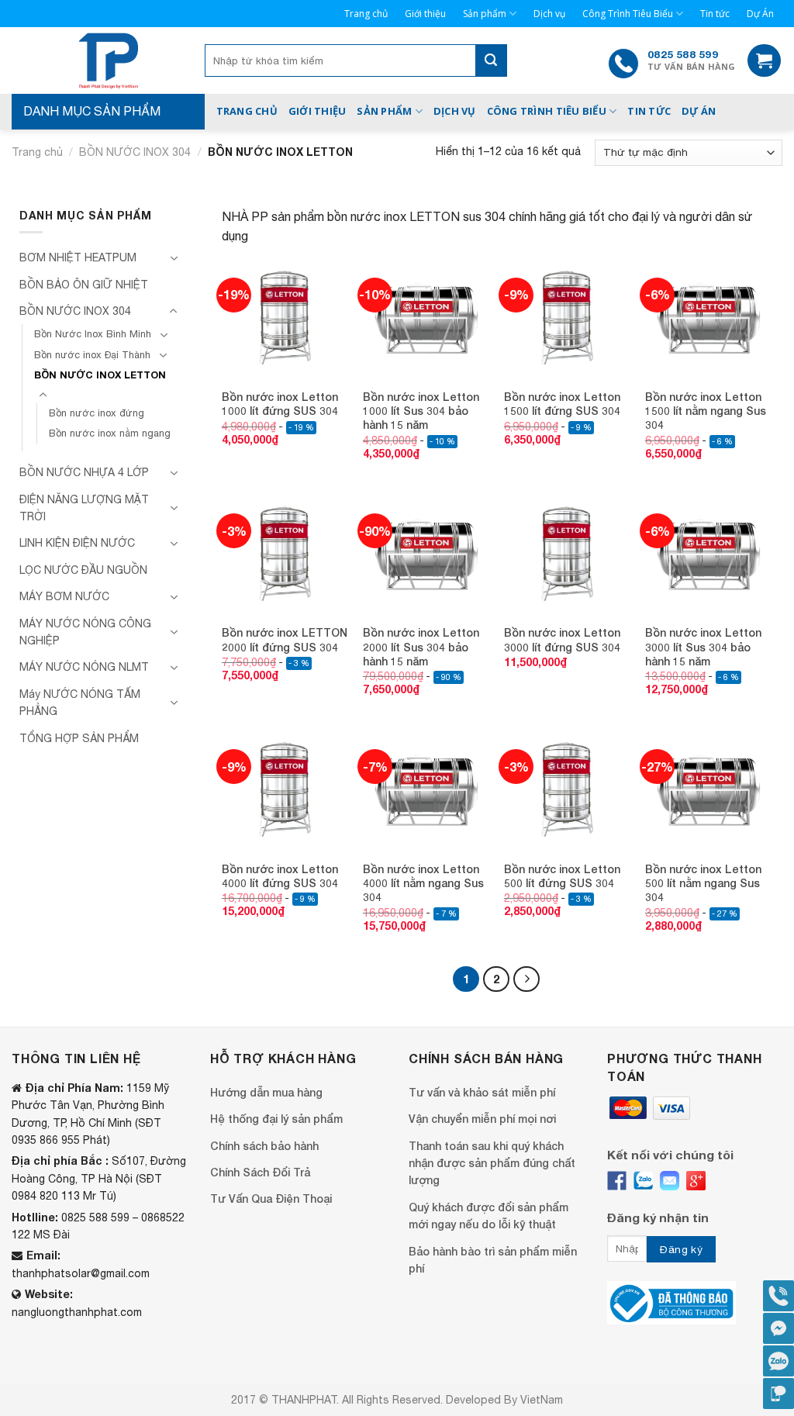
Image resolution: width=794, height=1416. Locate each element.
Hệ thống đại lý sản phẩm (276, 1118)
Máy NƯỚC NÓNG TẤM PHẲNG (79, 702)
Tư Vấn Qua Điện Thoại (271, 1198)
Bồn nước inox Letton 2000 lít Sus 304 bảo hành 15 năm (421, 646)
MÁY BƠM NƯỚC (64, 596)
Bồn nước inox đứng (96, 413)
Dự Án (760, 13)
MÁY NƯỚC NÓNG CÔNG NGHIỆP (85, 632)
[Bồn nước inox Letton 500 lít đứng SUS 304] (567, 788)
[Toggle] (173, 258)
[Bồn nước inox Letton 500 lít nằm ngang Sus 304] (708, 788)
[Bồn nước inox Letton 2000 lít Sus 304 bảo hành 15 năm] (425, 553)
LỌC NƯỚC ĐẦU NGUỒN (83, 570)
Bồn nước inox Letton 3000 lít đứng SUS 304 (562, 639)
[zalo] (643, 1180)
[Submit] (490, 60)
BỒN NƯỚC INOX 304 (135, 152)
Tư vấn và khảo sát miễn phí (482, 1092)
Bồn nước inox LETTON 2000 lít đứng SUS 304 (284, 639)
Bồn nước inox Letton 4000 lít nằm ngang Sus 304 (423, 882)
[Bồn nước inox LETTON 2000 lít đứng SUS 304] (284, 553)
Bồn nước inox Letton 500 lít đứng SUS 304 (562, 875)
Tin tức (715, 13)
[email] (669, 1180)
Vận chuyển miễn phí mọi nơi (482, 1118)
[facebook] (617, 1180)
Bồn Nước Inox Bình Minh (92, 334)
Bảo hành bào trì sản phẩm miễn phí (493, 1260)
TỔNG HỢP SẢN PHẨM (79, 738)
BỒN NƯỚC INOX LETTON (100, 375)
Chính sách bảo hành (264, 1145)
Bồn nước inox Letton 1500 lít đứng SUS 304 (562, 403)
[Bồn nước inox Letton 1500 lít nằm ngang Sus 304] (708, 317)
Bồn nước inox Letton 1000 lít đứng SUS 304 (280, 403)
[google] (696, 1180)
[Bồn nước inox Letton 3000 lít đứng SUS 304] (567, 553)
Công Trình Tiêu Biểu (627, 13)
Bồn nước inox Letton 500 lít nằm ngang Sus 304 (703, 882)
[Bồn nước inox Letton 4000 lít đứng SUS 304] (284, 788)
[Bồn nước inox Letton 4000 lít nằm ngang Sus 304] (425, 788)
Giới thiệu (425, 13)
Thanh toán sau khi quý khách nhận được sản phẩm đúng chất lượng (492, 1163)
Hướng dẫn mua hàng (266, 1092)
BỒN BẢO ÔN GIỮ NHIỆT (83, 284)
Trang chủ (366, 13)
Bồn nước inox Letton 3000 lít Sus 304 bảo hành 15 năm (703, 646)
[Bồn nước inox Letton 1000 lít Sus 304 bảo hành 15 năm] (425, 317)
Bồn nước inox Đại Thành (92, 355)
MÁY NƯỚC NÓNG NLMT (84, 667)
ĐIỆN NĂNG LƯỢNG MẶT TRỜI (84, 508)
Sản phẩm (484, 13)
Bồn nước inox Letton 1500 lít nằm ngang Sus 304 (705, 410)
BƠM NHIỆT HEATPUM (77, 257)
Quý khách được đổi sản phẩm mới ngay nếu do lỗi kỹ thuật (488, 1215)
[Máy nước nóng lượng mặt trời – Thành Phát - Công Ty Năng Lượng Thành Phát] (108, 60)
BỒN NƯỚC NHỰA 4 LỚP (84, 472)
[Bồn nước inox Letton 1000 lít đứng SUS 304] (284, 317)
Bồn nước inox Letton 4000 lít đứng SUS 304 (280, 875)
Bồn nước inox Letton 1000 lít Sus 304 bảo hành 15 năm (421, 410)
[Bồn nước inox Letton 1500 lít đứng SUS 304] (567, 317)
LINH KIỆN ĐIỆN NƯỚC (77, 543)
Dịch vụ (549, 13)
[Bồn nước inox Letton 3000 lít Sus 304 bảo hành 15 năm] (708, 553)
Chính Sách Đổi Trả (260, 1172)
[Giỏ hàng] (764, 61)
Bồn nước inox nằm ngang (110, 433)
